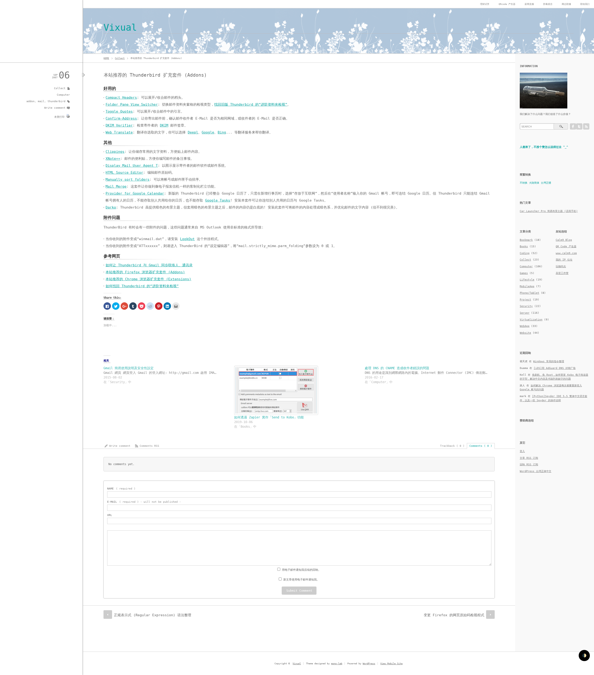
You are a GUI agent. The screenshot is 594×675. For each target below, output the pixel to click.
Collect (120, 58)
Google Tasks (217, 200)
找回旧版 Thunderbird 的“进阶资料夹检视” (250, 104)
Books (524, 246)
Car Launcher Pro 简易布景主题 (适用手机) (549, 211)
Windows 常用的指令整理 (548, 361)
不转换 (523, 182)
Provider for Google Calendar (135, 193)
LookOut (187, 239)
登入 (522, 451)
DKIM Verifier (119, 125)
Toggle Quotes (119, 111)
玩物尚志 (561, 266)
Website (525, 332)
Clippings (115, 152)
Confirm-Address (121, 118)
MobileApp (527, 286)
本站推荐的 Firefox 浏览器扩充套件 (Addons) (145, 272)
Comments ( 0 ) (480, 445)
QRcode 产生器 (507, 4)
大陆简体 (534, 182)
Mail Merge (116, 186)
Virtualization (531, 319)
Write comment (54, 107)
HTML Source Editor (124, 172)
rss (586, 126)
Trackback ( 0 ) (452, 445)
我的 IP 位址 (564, 259)
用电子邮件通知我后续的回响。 (301, 569)
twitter (579, 126)
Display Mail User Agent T (132, 165)
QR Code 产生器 (566, 246)
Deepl (193, 132)
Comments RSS (149, 445)
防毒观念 (547, 4)
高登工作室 (562, 273)
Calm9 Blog (564, 239)
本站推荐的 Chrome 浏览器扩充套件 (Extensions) (148, 279)
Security (526, 306)
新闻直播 (529, 4)
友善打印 (59, 116)
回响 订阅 (529, 464)
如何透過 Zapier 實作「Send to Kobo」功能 (269, 417)
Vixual (120, 27)
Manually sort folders (127, 179)
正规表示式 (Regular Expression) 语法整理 (152, 615)
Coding (524, 253)
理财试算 (484, 4)
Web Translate (119, 132)
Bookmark (526, 239)
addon (30, 101)
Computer (63, 94)
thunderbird (56, 101)
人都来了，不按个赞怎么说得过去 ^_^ (544, 147)
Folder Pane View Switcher (132, 104)
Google (208, 132)
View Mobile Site (391, 663)
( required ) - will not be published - (144, 501)
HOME (106, 58)
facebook (573, 126)
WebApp (524, 326)
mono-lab (336, 663)
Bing (222, 132)
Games (524, 273)
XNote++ (113, 159)
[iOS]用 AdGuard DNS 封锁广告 (555, 368)
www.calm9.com (566, 253)
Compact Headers (121, 97)
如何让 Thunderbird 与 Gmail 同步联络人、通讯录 (149, 265)
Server (524, 312)
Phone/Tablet (529, 292)
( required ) (121, 488)
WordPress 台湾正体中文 (535, 471)
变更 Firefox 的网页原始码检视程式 (454, 615)
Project (525, 299)
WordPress (369, 663)
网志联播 (566, 4)
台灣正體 (546, 182)
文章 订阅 (529, 458)
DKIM (164, 125)
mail (41, 101)
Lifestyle (527, 279)
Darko (111, 207)
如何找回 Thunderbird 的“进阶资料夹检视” (142, 286)
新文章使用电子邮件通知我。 (301, 579)
